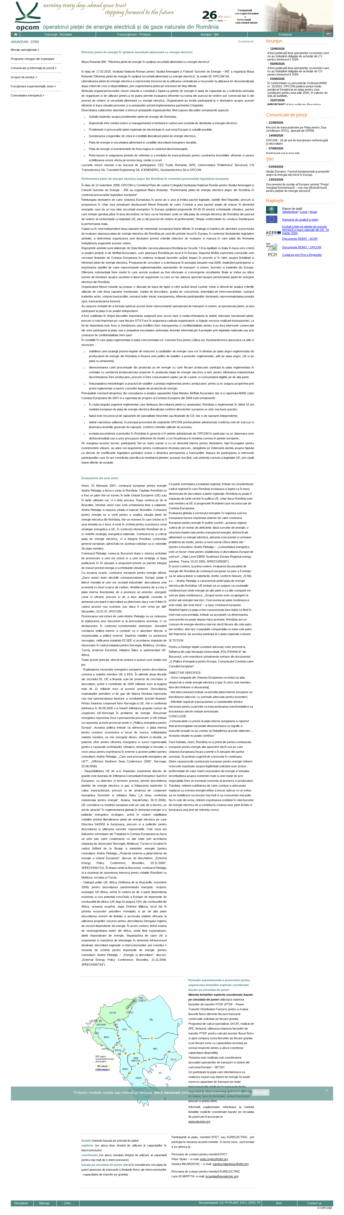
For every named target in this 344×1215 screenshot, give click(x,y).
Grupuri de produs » (24, 77)
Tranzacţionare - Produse (133, 34)
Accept (260, 1092)
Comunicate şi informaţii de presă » (33, 68)
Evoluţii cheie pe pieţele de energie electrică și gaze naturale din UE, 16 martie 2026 (305, 230)
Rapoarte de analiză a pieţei (300, 219)
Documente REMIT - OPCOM (301, 247)
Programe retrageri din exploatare (33, 58)
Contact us (314, 1203)
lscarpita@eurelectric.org (222, 1176)
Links (67, 1203)
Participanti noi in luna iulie (283, 153)
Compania (285, 34)
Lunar (303, 211)
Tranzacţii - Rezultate (58, 34)
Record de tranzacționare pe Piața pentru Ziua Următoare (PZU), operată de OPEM (296, 129)
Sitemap (44, 1203)
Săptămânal (290, 211)
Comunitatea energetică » (27, 95)
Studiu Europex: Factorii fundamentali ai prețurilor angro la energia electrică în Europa (298, 173)
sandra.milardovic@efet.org (231, 1164)
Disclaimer (21, 1203)
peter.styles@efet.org (214, 1159)
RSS (279, 1203)
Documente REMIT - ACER (300, 238)
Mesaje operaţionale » (25, 49)
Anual (313, 211)
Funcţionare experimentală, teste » (33, 86)
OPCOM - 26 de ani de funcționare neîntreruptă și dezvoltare (297, 142)
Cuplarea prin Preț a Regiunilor (302, 254)
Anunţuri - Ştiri (209, 34)
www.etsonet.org (199, 1121)
